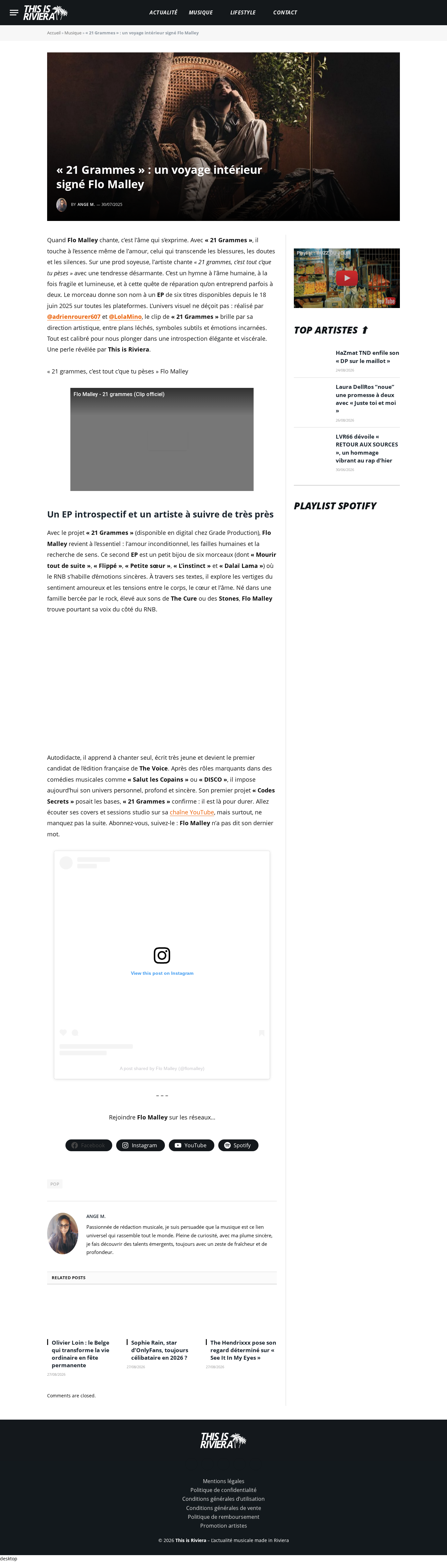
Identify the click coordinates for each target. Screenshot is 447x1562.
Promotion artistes (223, 1525)
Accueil (54, 33)
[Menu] (14, 12)
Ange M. (86, 204)
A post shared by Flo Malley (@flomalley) (162, 1068)
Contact (285, 12)
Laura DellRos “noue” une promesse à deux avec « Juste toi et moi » (366, 398)
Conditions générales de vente (223, 1508)
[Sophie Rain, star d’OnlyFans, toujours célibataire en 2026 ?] (162, 1314)
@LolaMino (125, 316)
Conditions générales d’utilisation (223, 1498)
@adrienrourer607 (73, 316)
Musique (201, 12)
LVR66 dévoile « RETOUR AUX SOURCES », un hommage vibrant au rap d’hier (367, 448)
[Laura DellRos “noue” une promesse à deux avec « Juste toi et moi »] (312, 394)
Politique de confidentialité (223, 1490)
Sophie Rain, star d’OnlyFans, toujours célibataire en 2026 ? (159, 1350)
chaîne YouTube (192, 812)
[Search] (434, 12)
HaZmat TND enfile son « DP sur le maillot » (367, 356)
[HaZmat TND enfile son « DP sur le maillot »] (312, 360)
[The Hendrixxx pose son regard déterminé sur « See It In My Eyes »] (241, 1314)
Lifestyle (243, 12)
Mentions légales (223, 1481)
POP (54, 1184)
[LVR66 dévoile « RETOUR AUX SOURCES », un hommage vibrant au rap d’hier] (312, 444)
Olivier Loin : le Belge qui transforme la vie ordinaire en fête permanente (80, 1354)
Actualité (163, 12)
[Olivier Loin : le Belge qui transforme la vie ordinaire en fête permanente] (82, 1314)
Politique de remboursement (223, 1516)
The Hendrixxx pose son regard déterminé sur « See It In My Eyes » (243, 1350)
